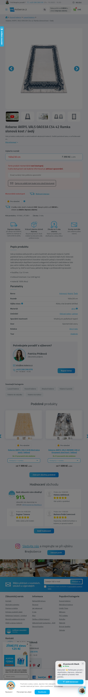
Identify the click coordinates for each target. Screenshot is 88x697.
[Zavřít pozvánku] (82, 663)
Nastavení (8, 692)
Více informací (58, 686)
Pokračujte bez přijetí (24, 692)
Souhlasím (42, 692)
